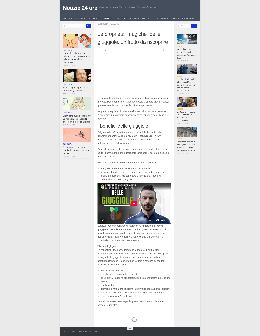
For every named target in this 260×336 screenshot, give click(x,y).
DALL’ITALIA (133, 18)
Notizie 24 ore (80, 8)
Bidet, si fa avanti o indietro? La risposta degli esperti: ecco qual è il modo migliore (77, 119)
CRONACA (80, 18)
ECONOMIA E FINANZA (168, 18)
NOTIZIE (180, 46)
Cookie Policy (188, 18)
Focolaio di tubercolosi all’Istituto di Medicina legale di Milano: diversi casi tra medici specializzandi (187, 85)
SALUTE (107, 18)
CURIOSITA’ (119, 18)
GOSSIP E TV (94, 18)
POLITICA (67, 18)
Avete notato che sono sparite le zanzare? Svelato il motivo (77, 150)
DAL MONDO (148, 18)
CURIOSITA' (103, 24)
